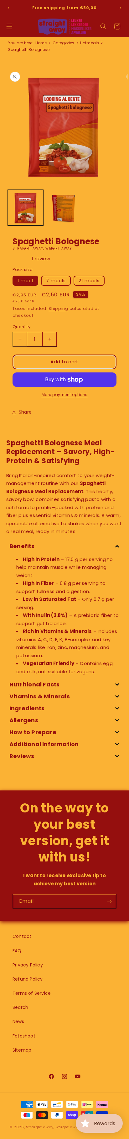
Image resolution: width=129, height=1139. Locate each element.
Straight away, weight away (53, 1127)
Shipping (58, 308)
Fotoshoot (24, 1036)
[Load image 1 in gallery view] (25, 207)
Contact (22, 936)
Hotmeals (89, 43)
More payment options (65, 394)
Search (20, 1007)
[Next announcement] (120, 8)
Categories (64, 43)
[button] (9, 26)
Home (41, 43)
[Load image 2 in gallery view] (64, 207)
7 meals (56, 281)
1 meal (25, 281)
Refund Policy (28, 979)
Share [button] (25, 412)
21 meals (89, 281)
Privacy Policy (28, 965)
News (18, 1021)
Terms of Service (32, 993)
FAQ (17, 951)
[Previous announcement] (8, 8)
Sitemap (22, 1050)
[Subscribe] (109, 901)
